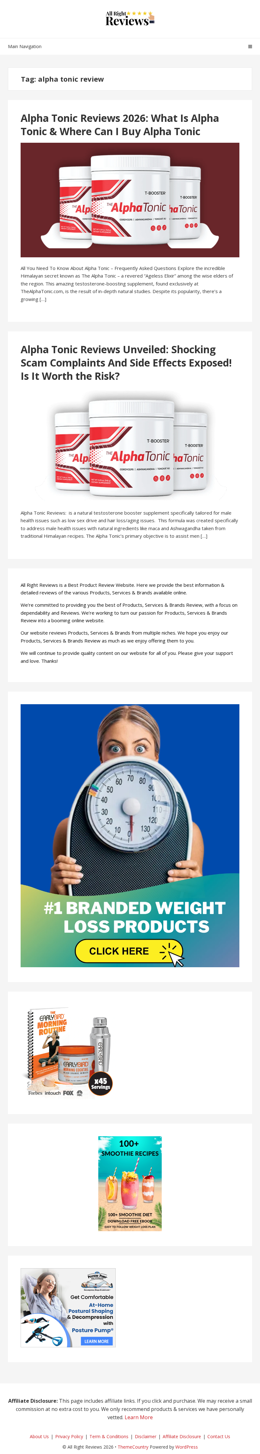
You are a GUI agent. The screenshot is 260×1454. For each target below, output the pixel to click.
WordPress (186, 1447)
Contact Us (218, 1436)
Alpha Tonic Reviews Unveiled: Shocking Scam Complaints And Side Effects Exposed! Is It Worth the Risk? (126, 362)
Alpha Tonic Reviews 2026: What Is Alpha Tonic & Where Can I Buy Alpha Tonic (120, 124)
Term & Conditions (108, 1436)
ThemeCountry (133, 1447)
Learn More (139, 1417)
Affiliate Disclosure (182, 1436)
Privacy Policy (69, 1436)
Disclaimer (145, 1436)
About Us (39, 1436)
